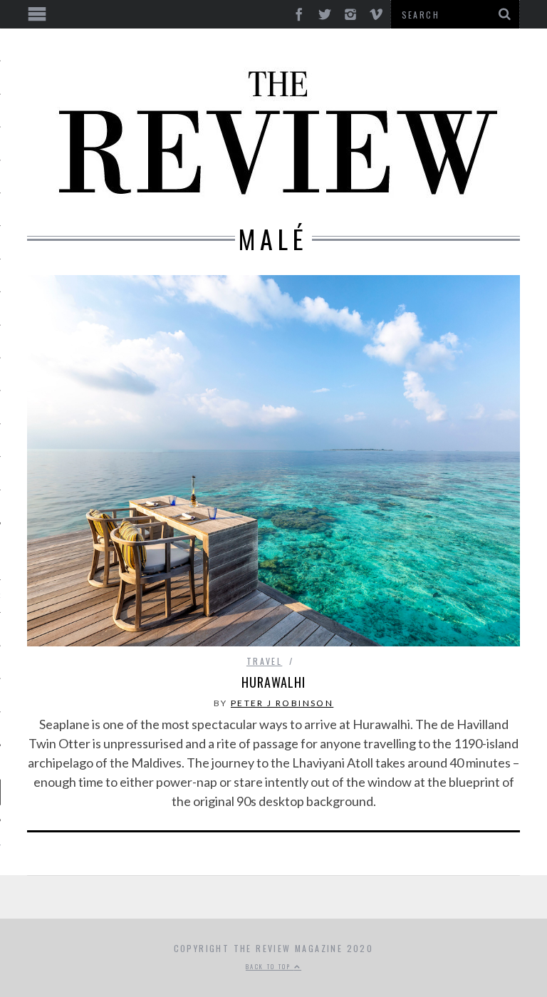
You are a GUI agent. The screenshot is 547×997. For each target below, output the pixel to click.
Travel (264, 661)
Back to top (270, 966)
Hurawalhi (273, 682)
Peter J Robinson (282, 703)
